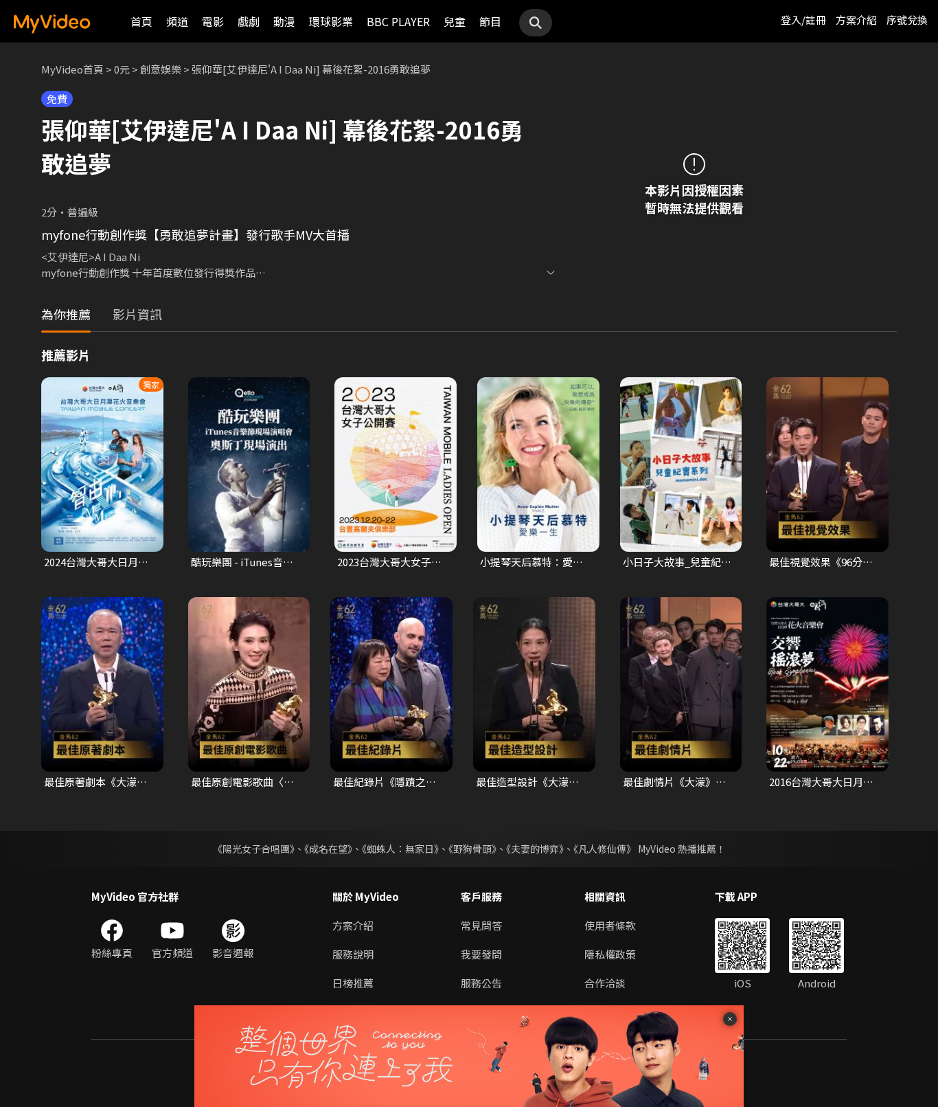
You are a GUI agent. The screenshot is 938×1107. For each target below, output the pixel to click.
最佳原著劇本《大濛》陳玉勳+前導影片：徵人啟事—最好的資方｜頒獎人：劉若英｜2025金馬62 (98, 782)
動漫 (284, 21)
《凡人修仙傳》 (604, 849)
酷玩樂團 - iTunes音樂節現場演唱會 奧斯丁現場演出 (243, 562)
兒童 (455, 21)
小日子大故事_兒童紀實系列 (677, 562)
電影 (213, 21)
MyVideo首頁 (72, 69)
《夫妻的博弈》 (535, 849)
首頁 (141, 21)
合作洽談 (605, 983)
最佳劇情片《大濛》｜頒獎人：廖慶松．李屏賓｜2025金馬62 (674, 782)
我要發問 (481, 954)
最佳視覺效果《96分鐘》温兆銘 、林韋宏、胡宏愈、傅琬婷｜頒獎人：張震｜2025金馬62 (823, 562)
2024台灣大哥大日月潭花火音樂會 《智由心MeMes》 (96, 562)
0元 (122, 69)
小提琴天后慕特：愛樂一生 (531, 562)
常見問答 (481, 925)
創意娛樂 (160, 69)
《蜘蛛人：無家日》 (400, 849)
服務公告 (481, 983)
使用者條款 (610, 925)
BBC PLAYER (398, 21)
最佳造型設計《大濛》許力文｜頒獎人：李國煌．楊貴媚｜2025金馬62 (528, 782)
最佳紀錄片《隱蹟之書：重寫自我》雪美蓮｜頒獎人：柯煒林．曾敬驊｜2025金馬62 (384, 782)
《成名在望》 (328, 849)
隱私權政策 (610, 954)
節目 (490, 21)
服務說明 (353, 954)
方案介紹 (856, 19)
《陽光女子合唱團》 (254, 849)
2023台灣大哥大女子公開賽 (389, 562)
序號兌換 (907, 19)
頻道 (177, 21)
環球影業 (331, 21)
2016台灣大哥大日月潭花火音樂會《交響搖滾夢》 (821, 782)
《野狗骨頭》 (472, 849)
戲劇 (249, 21)
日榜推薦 (353, 983)
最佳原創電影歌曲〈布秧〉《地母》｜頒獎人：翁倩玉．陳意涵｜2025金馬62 (245, 782)
